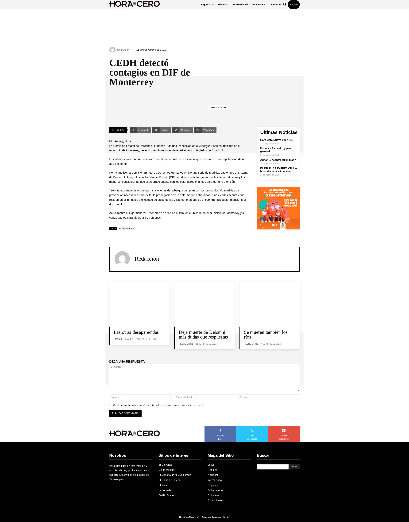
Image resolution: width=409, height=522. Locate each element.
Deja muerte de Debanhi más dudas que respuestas (203, 334)
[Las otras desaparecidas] (139, 304)
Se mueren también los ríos (266, 334)
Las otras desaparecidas (137, 332)
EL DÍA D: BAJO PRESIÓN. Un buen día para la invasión (278, 170)
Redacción (123, 50)
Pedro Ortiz (186, 344)
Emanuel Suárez (123, 339)
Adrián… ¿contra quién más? (278, 160)
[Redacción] (113, 50)
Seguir (252, 427)
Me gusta (220, 427)
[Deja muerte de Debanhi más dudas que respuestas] (204, 304)
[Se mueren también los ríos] (269, 304)
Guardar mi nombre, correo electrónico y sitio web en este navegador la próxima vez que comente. (158, 405)
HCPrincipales (126, 228)
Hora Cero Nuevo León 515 (276, 140)
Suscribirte (284, 427)
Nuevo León (218, 107)
